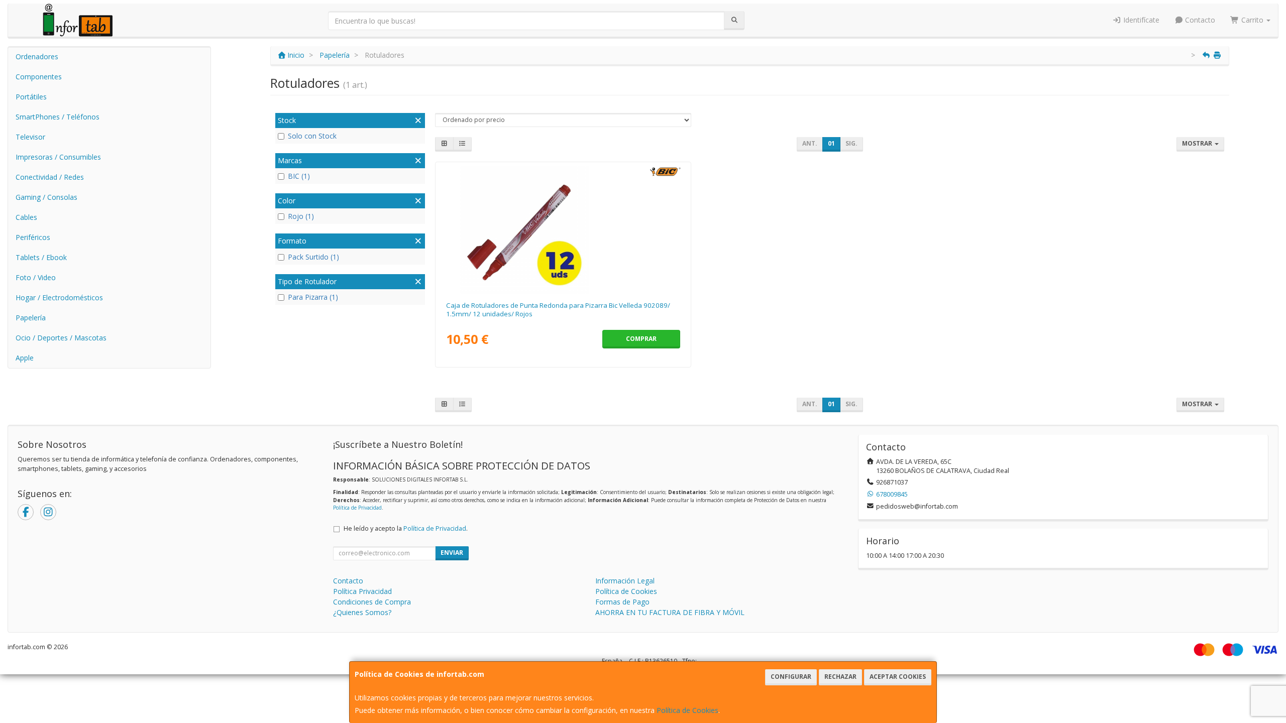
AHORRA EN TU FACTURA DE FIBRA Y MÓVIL (669, 612)
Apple (25, 358)
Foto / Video (36, 277)
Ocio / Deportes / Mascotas (61, 337)
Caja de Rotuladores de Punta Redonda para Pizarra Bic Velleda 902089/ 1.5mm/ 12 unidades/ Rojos (558, 309)
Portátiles (31, 96)
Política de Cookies (687, 710)
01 (831, 143)
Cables (26, 217)
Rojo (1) (301, 216)
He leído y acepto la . (406, 528)
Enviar (452, 552)
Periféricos (33, 237)
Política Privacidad (362, 591)
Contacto (1199, 20)
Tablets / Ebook (41, 257)
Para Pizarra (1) (313, 297)
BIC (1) (299, 176)
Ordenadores (37, 56)
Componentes (39, 76)
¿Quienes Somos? (362, 612)
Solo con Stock (312, 136)
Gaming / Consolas (46, 197)
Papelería (31, 317)
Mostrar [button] (1198, 143)
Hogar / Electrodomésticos (59, 297)
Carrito (1252, 20)
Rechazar (840, 676)
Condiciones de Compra (372, 602)
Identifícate (1140, 20)
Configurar (791, 676)
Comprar (641, 338)
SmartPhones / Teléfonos (57, 117)
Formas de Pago (622, 602)
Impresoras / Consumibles (58, 157)
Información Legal (625, 580)
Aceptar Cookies (898, 676)
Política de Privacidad (357, 507)
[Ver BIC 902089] (563, 229)
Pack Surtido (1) (313, 257)
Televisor (30, 137)
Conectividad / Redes (50, 177)
